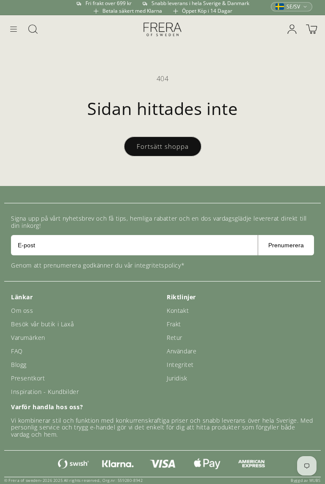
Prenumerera (286, 245)
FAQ (17, 351)
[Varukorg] (311, 29)
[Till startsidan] (162, 29)
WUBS (315, 480)
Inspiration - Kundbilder (45, 392)
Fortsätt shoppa (163, 146)
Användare (181, 351)
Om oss (22, 310)
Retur (174, 338)
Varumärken (28, 338)
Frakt (174, 324)
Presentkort (28, 378)
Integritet (180, 365)
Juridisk (177, 378)
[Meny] (13, 29)
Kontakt (178, 310)
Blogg (19, 365)
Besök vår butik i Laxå (42, 324)
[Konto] (292, 29)
